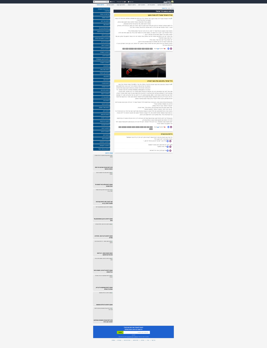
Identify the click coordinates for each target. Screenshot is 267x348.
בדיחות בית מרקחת (105, 121)
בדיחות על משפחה (132, 4)
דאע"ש (151, 129)
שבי (145, 127)
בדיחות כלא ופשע (105, 114)
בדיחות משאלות (106, 87)
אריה (124, 48)
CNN (120, 127)
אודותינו (142, 340)
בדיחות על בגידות (105, 49)
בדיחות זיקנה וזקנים (121, 4)
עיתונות (141, 127)
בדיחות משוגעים (105, 125)
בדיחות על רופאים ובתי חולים (102, 38)
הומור (151, 48)
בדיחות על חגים (106, 128)
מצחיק (143, 48)
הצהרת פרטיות (127, 340)
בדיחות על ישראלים (105, 142)
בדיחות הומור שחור (105, 69)
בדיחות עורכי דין (106, 97)
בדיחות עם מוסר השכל (104, 149)
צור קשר (131, 2)
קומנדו (133, 127)
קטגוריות (119, 340)
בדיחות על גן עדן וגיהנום (103, 31)
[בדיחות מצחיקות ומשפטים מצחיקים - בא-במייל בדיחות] (168, 1)
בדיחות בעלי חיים (151, 4)
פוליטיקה (139, 48)
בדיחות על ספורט (105, 118)
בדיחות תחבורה (106, 83)
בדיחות (172, 8)
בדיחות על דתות (141, 4)
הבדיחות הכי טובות (105, 14)
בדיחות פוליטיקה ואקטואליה (103, 59)
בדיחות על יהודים (105, 131)
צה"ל (135, 48)
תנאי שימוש (136, 336)
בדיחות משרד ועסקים (104, 107)
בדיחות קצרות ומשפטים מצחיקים (165, 4)
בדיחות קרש (107, 66)
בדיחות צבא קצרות (166, 134)
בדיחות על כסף (106, 138)
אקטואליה (147, 48)
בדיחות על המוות (105, 94)
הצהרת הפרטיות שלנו (130, 336)
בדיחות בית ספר (106, 104)
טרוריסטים (129, 127)
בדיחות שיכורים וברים (104, 28)
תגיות (169, 8)
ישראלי (127, 48)
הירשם (113, 2)
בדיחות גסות (106, 24)
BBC (148, 127)
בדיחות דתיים (106, 135)
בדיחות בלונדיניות (110, 4)
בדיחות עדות (106, 100)
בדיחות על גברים (105, 42)
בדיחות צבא (107, 76)
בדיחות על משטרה (105, 62)
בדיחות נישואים (106, 17)
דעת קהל (137, 127)
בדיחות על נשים (106, 45)
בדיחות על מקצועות (105, 145)
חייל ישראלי (131, 48)
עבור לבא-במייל (120, 2)
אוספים (113, 340)
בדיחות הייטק (106, 111)
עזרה (148, 340)
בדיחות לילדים (106, 55)
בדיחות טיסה (106, 80)
